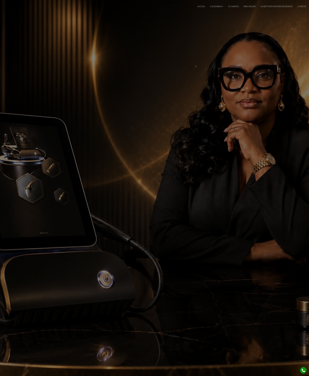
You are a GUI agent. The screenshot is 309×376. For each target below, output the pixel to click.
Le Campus (233, 6)
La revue (301, 6)
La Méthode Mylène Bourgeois (276, 6)
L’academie (215, 6)
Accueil (201, 6)
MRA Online (250, 6)
